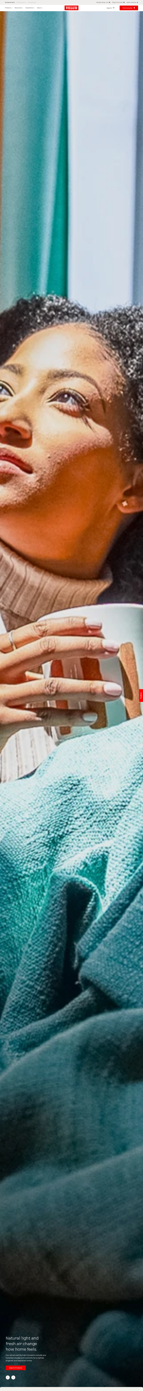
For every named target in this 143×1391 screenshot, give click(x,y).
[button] (141, 695)
